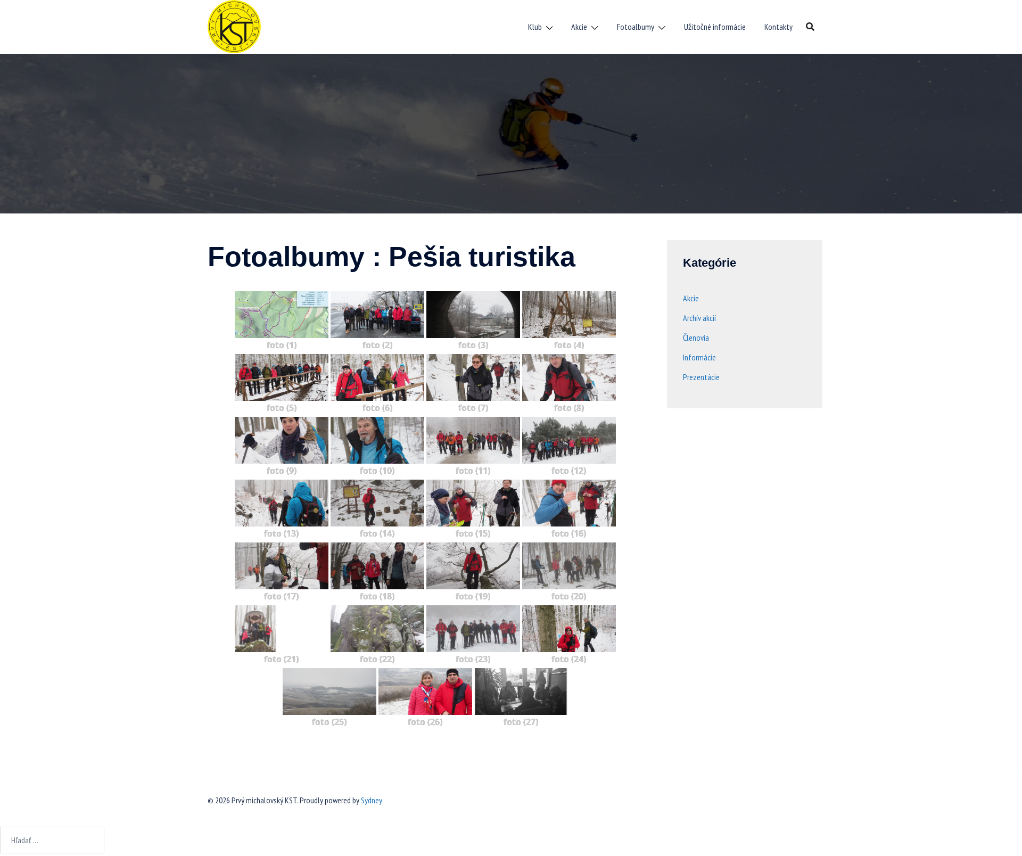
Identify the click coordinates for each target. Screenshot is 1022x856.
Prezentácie (701, 377)
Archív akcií (699, 317)
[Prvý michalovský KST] (234, 25)
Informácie (699, 357)
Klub (535, 26)
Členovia (696, 337)
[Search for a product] (810, 26)
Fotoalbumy (635, 26)
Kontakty (778, 26)
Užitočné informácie (715, 26)
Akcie (579, 26)
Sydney (371, 800)
